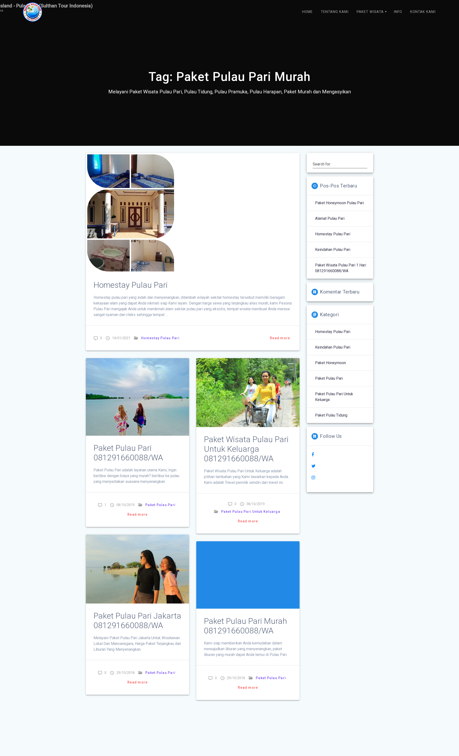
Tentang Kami (335, 12)
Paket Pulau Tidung (331, 415)
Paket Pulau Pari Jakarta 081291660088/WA (137, 620)
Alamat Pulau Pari (329, 218)
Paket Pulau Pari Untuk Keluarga (250, 511)
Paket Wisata (370, 12)
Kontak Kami (423, 12)
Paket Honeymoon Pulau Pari (339, 203)
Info (398, 12)
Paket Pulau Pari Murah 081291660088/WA (245, 625)
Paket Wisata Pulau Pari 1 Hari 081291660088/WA (340, 268)
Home (307, 12)
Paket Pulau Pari (160, 505)
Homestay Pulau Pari (130, 285)
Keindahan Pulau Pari (332, 249)
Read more (280, 338)
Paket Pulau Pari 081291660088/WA (128, 452)
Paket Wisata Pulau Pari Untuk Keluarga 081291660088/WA (246, 449)
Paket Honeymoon (330, 363)
